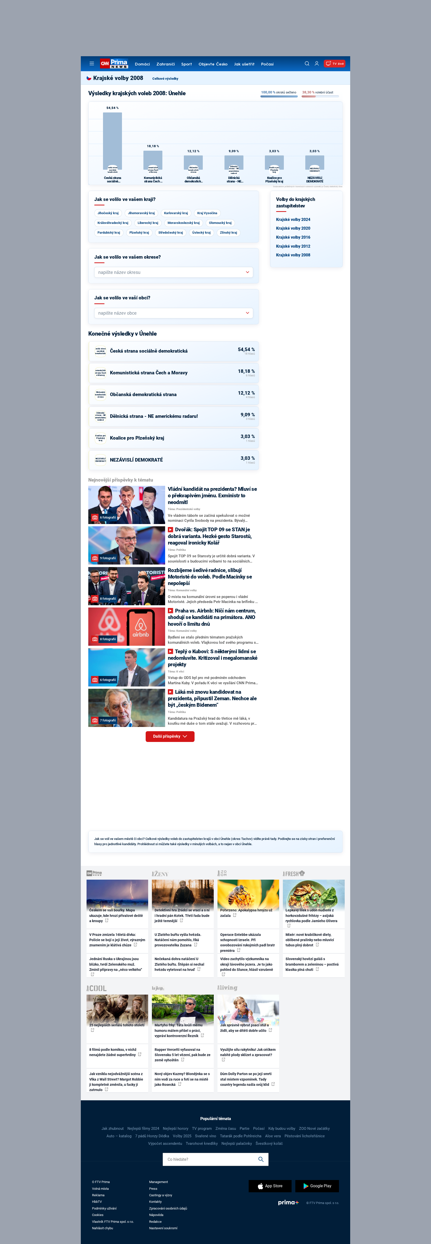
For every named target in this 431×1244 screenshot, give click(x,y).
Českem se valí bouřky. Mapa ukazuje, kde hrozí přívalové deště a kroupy (116, 915)
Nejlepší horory (175, 1128)
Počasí (267, 64)
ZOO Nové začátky (314, 1128)
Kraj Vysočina (207, 213)
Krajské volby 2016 (293, 237)
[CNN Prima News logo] (114, 63)
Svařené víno (205, 1136)
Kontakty (155, 1202)
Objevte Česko (213, 64)
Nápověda (156, 1215)
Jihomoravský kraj (141, 213)
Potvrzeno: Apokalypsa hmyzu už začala (246, 912)
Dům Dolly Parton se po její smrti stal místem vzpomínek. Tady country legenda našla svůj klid (246, 1079)
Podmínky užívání (104, 1208)
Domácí (142, 64)
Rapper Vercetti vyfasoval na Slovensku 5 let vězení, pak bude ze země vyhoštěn (183, 1055)
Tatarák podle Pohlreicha (240, 1136)
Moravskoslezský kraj (184, 223)
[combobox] (171, 272)
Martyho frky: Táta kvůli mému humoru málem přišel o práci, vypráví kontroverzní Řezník (179, 1030)
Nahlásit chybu (102, 1228)
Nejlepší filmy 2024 (143, 1128)
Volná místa (100, 1189)
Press (153, 1189)
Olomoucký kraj (220, 223)
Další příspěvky (167, 736)
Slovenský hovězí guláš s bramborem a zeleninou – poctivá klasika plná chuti (312, 964)
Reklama (98, 1195)
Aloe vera (273, 1136)
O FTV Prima (101, 1182)
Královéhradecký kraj (113, 223)
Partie (244, 1128)
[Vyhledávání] (307, 63)
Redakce (155, 1222)
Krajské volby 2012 (293, 246)
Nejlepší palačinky (236, 1143)
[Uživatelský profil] (317, 63)
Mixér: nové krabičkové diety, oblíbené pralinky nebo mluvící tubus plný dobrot (310, 940)
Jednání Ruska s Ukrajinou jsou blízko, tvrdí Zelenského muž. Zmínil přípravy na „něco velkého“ (115, 964)
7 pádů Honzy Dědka (152, 1136)
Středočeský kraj (170, 232)
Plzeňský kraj (139, 232)
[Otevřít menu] (91, 63)
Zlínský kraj (228, 232)
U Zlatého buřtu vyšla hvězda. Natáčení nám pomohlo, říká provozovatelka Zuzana (178, 940)
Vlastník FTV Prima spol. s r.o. (113, 1222)
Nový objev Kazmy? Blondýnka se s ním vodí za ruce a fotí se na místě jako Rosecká (182, 1079)
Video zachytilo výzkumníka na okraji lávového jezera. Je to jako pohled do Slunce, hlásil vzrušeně (246, 964)
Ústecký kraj (201, 232)
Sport (186, 64)
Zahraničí (165, 64)
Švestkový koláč (269, 1143)
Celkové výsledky (165, 78)
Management (158, 1182)
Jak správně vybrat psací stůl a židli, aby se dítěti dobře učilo (244, 1027)
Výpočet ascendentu (165, 1143)
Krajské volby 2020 (293, 228)
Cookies (98, 1215)
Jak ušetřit (244, 64)
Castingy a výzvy (160, 1195)
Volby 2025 (182, 1136)
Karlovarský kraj (176, 213)
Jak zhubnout (113, 1128)
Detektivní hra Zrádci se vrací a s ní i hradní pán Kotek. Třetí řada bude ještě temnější (182, 915)
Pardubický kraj (109, 232)
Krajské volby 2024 (293, 219)
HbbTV (97, 1202)
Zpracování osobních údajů (168, 1208)
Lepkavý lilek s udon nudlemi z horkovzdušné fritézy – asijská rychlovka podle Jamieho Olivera (311, 915)
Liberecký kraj (148, 223)
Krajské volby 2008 (293, 255)
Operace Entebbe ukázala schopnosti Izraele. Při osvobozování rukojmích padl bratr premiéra (247, 943)
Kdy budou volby (281, 1128)
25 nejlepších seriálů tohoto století (116, 1025)
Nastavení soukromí (163, 1228)
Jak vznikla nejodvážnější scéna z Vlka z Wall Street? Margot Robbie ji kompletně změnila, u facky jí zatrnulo (116, 1082)
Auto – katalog (119, 1136)
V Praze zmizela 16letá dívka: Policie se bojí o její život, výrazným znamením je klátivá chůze (117, 940)
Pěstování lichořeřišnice (305, 1136)
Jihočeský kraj (108, 213)
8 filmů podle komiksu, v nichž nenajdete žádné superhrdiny (112, 1052)
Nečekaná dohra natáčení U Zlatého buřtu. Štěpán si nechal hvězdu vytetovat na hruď (179, 964)
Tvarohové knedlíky (202, 1143)
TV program (202, 1128)
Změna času (226, 1128)
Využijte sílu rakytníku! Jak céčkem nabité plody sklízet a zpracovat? (248, 1052)
